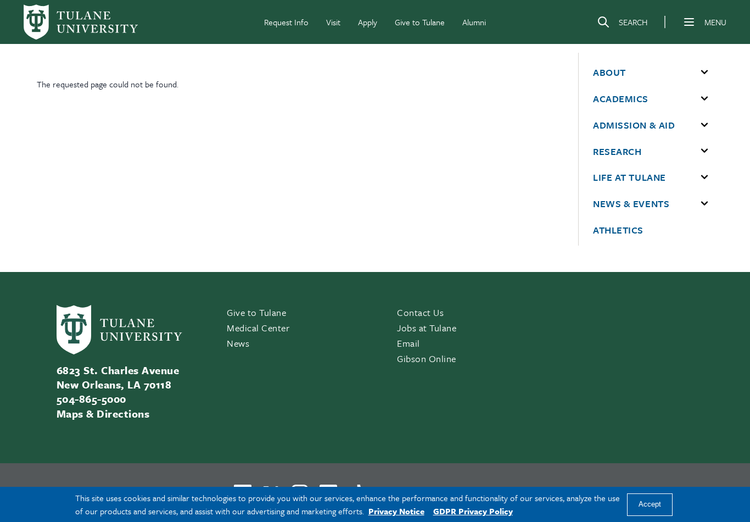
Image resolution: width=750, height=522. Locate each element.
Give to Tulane (420, 22)
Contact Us (420, 312)
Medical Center (258, 328)
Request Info (286, 22)
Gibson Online (426, 358)
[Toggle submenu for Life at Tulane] (704, 177)
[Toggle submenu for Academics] (704, 99)
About (609, 72)
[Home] (81, 22)
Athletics (618, 230)
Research (617, 151)
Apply (367, 22)
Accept (650, 505)
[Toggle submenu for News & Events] (704, 204)
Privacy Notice (396, 511)
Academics (620, 98)
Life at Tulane (629, 177)
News (238, 343)
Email (408, 343)
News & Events (631, 203)
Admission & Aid (634, 125)
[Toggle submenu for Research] (704, 151)
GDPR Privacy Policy (473, 511)
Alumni (474, 22)
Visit (333, 22)
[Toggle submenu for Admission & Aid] (704, 125)
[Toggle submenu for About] (704, 72)
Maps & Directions (103, 413)
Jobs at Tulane (427, 328)
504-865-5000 (91, 398)
